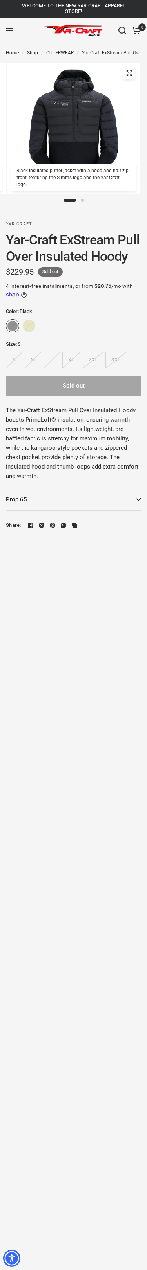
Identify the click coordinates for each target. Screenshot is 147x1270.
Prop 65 (16, 499)
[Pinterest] (52, 525)
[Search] (122, 30)
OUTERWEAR (60, 53)
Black (12, 326)
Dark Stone (29, 326)
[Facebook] (30, 525)
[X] (41, 525)
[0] (135, 30)
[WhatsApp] (63, 525)
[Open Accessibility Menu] (12, 1258)
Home (12, 53)
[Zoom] (129, 73)
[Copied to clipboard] (74, 525)
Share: (13, 525)
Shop (32, 53)
